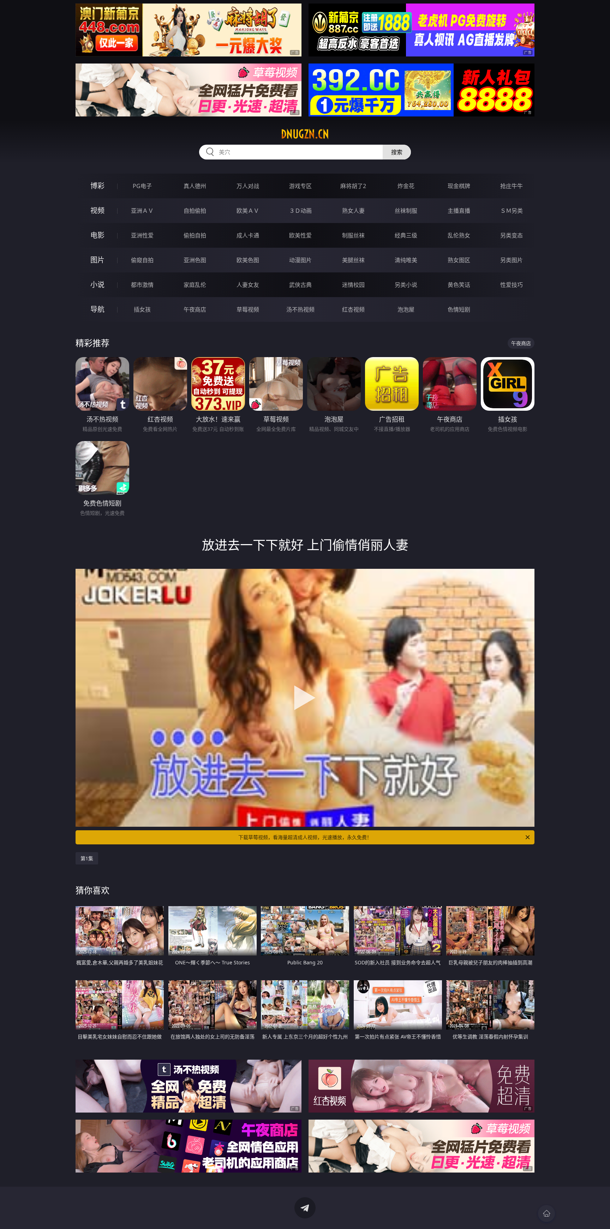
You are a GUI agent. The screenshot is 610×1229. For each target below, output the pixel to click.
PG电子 (142, 186)
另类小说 (406, 285)
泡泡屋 (405, 309)
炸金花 (405, 186)
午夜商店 (195, 309)
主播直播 (459, 211)
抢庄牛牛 (511, 186)
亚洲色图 (195, 260)
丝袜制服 (406, 211)
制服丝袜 (353, 235)
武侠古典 (300, 285)
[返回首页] (546, 1213)
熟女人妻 (353, 211)
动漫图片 (300, 260)
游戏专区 (300, 186)
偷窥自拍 (142, 260)
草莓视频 (248, 309)
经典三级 (406, 235)
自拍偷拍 (195, 211)
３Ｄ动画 (300, 211)
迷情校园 (353, 285)
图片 (97, 260)
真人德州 (195, 186)
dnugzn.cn (305, 134)
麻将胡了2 (353, 186)
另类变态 (511, 235)
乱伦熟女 (459, 235)
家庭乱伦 (195, 285)
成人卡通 (248, 235)
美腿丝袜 (353, 260)
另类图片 (511, 260)
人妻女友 (248, 285)
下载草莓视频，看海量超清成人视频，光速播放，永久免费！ (305, 837)
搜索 (396, 152)
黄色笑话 (459, 285)
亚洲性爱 (142, 235)
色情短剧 (459, 309)
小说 (97, 284)
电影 (97, 235)
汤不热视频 (300, 309)
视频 (97, 210)
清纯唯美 (406, 260)
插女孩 (142, 309)
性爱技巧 (511, 285)
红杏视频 (353, 309)
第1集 (86, 858)
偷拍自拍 (195, 235)
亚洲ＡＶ (142, 211)
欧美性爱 (300, 235)
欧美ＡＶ (248, 211)
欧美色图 (248, 260)
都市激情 (142, 285)
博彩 (97, 186)
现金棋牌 (459, 186)
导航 (97, 309)
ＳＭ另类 (511, 211)
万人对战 (248, 186)
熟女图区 (459, 260)
